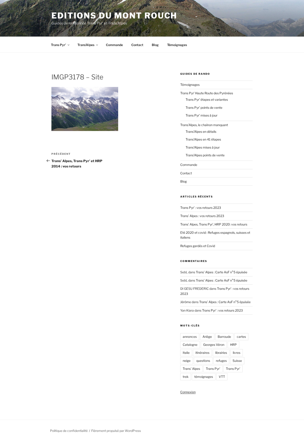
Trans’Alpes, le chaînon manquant (204, 125)
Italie (186, 352)
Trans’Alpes (85, 45)
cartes (241, 336)
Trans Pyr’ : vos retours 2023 (200, 207)
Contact (137, 45)
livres (236, 352)
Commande (114, 45)
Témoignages (177, 45)
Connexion (188, 392)
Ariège (207, 336)
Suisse (237, 360)
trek (185, 377)
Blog (155, 45)
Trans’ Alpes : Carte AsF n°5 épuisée (221, 272)
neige (187, 360)
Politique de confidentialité (69, 431)
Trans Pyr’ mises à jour (201, 115)
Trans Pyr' (213, 369)
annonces (190, 336)
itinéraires (202, 352)
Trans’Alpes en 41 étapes (203, 139)
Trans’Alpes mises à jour (203, 147)
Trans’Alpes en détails (201, 131)
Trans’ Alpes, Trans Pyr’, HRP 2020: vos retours (213, 224)
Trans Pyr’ (58, 45)
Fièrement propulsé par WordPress (116, 431)
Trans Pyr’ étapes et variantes (207, 99)
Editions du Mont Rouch (114, 15)
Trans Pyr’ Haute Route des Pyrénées (206, 93)
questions (203, 360)
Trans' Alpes (191, 369)
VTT (222, 377)
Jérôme (185, 302)
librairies (221, 352)
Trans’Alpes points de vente (205, 155)
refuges (221, 360)
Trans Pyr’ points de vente (204, 107)
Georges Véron (213, 344)
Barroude (224, 336)
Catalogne (190, 344)
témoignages (203, 377)
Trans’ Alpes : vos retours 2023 (202, 216)
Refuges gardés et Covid (197, 246)
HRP (233, 344)
